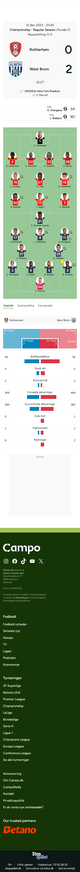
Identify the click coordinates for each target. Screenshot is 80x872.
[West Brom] (40, 69)
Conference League (17, 753)
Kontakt (8, 794)
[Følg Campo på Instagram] (6, 561)
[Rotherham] (40, 49)
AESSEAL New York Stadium (42, 91)
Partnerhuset (22, 597)
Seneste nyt (11, 631)
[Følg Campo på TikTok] (23, 561)
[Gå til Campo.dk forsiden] (21, 553)
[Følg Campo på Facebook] (15, 561)
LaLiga (7, 712)
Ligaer (7, 651)
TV (5, 644)
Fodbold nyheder (15, 624)
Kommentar (11, 664)
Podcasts (9, 658)
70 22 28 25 (60, 864)
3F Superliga (12, 686)
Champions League (16, 739)
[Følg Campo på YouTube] (32, 561)
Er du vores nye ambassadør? (23, 807)
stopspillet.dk (13, 868)
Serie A (8, 726)
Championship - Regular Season (33, 30)
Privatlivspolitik (13, 800)
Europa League (13, 746)
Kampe (8, 638)
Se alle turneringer (16, 760)
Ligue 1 (8, 733)
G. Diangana (54, 110)
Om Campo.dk (13, 780)
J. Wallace (56, 118)
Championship (13, 706)
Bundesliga (10, 719)
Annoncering (12, 773)
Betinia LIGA (11, 692)
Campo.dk (8, 570)
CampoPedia (12, 787)
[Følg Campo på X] (41, 561)
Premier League (14, 699)
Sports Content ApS (13, 573)
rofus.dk (49, 868)
